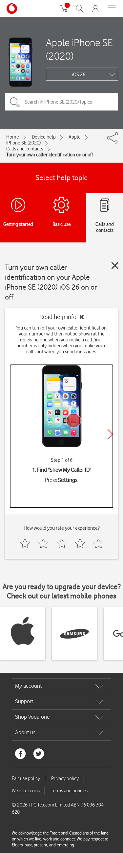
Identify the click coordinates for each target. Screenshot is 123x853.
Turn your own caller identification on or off (49, 155)
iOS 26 (78, 75)
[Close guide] (115, 265)
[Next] (110, 434)
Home (12, 137)
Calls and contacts (24, 149)
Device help (44, 137)
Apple (75, 137)
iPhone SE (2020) (23, 143)
